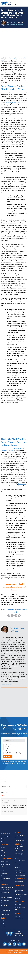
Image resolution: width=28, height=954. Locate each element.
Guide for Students (19, 870)
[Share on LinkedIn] (15, 615)
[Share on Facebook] (12, 615)
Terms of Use (18, 931)
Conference (20, 879)
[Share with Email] (8, 615)
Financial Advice (5, 892)
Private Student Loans (6, 889)
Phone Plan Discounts (20, 907)
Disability (3, 847)
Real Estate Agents (5, 914)
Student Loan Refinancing (7, 887)
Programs (19, 885)
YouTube (24, 943)
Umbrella (3, 855)
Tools (3, 870)
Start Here (6, 833)
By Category (4, 926)
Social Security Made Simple (12, 102)
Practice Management (6, 908)
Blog (3, 918)
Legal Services (4, 905)
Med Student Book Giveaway (19, 891)
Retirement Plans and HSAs (6, 911)
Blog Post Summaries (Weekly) (13, 753)
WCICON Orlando (19, 881)
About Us (19, 913)
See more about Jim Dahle (8, 684)
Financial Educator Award (21, 894)
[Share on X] (19, 615)
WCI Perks (19, 902)
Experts (4, 884)
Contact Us (17, 916)
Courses (18, 844)
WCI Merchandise (5, 881)
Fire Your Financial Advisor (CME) (19, 847)
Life (2, 850)
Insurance (6, 845)
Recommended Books (20, 875)
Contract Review (5, 900)
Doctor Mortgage (5, 861)
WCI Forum (3, 838)
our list (14, 589)
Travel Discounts (18, 904)
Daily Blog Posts (9, 745)
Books (18, 858)
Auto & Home (4, 852)
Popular (3, 923)
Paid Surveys (4, 873)
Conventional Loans (5, 864)
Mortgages (6, 859)
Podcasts (19, 832)
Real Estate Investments (6, 897)
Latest (2, 920)
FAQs (2, 841)
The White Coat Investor (20, 835)
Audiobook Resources (20, 872)
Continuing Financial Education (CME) (19, 853)
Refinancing (3, 866)
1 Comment (21, 24)
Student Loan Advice (5, 895)
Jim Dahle (12, 22)
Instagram (14, 943)
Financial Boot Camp (19, 840)
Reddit (19, 943)
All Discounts (18, 909)
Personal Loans (4, 875)
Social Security (22, 484)
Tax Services (3, 902)
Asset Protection (18, 867)
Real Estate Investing (19, 850)
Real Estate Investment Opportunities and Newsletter (15, 750)
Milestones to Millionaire (20, 838)
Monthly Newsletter (10, 747)
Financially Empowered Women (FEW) (20, 897)
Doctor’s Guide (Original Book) (20, 861)
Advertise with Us (19, 918)
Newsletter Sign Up (5, 836)
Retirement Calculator (6, 878)
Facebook (5, 943)
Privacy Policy (18, 933)
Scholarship (17, 887)
